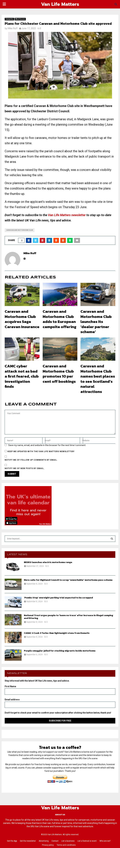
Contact (55, 841)
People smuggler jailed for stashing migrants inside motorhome (59, 650)
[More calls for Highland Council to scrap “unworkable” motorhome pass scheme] (13, 584)
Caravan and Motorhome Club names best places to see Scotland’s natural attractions (97, 378)
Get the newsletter (28, 841)
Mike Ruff (13, 28)
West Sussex (20, 19)
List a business (68, 841)
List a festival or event (87, 841)
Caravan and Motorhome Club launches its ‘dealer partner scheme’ (96, 321)
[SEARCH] (111, 539)
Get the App (12, 841)
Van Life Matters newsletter (67, 215)
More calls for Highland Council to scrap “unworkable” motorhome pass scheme (68, 580)
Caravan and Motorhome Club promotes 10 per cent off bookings (59, 373)
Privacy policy (48, 845)
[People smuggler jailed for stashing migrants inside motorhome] (13, 655)
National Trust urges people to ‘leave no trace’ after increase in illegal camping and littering (68, 617)
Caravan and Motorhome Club (19, 230)
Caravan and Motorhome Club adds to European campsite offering (59, 319)
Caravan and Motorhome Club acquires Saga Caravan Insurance (22, 319)
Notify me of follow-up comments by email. (31, 460)
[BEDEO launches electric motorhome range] (13, 566)
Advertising (44, 841)
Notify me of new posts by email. (25, 468)
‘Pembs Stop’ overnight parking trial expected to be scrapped (58, 597)
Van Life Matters (60, 4)
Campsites (9, 19)
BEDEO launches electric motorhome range (48, 562)
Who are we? (105, 841)
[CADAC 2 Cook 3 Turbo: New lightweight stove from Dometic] (13, 637)
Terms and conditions (66, 845)
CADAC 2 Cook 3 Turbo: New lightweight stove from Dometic (57, 633)
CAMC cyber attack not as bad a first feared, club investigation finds (22, 376)
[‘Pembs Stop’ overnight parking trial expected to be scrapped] (13, 602)
